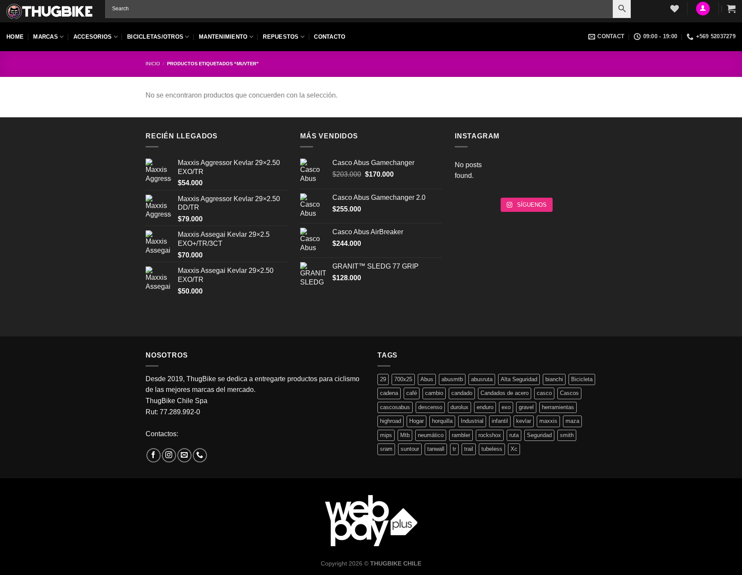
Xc (514, 449)
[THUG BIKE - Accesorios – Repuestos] (49, 11)
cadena (389, 393)
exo (506, 407)
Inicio (153, 63)
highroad (390, 421)
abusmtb (452, 379)
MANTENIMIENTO (223, 37)
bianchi (554, 379)
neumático (431, 435)
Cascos (569, 393)
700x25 (403, 379)
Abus (426, 379)
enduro (485, 407)
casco (544, 393)
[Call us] (200, 455)
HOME (15, 37)
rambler (461, 435)
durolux (459, 407)
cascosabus (395, 407)
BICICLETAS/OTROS (155, 37)
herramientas (558, 407)
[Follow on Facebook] (153, 455)
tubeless (491, 449)
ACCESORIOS (92, 37)
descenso (430, 407)
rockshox (489, 435)
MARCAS (45, 37)
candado (461, 393)
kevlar (523, 421)
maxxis (548, 421)
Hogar (416, 421)
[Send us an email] (184, 455)
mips (386, 435)
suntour (410, 449)
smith (567, 435)
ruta (514, 435)
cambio (434, 393)
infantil (500, 421)
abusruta (482, 379)
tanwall (435, 449)
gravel (526, 407)
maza (572, 421)
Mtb (405, 435)
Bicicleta (582, 379)
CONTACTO (329, 37)
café (411, 393)
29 (383, 379)
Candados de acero (504, 393)
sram (386, 449)
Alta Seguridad (519, 379)
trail (468, 449)
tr (454, 449)
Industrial (472, 421)
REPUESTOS (280, 37)
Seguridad (539, 435)
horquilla (442, 421)
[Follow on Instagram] (169, 455)
